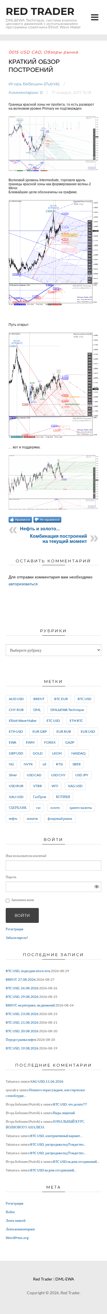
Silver (13, 775)
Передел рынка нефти (21, 1039)
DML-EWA (64, 1278)
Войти (22, 915)
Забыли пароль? (17, 937)
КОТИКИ (63, 797)
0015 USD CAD (25, 52)
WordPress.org (17, 1238)
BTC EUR (61, 699)
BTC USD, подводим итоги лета (28, 971)
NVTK (28, 764)
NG (11, 764)
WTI (55, 786)
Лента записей (15, 1220)
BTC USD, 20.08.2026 (22, 1031)
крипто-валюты (81, 807)
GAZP (69, 742)
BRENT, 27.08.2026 (21, 979)
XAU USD (16, 797)
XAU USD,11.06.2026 (46, 1081)
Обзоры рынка (61, 52)
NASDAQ (78, 753)
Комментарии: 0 (26, 92)
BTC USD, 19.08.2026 (22, 1048)
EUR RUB (63, 731)
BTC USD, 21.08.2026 (22, 1022)
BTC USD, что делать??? (70, 1104)
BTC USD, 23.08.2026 (22, 1014)
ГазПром (39, 797)
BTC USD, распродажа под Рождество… (58, 1144)
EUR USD (88, 731)
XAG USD (75, 786)
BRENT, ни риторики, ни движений (30, 1005)
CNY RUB (16, 710)
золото (55, 807)
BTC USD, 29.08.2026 (22, 996)
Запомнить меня (22, 900)
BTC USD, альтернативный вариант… (56, 1136)
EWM (30, 742)
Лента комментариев (20, 1229)
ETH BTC (76, 720)
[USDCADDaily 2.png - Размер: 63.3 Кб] (53, 509)
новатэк (32, 818)
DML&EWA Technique (67, 710)
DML (37, 710)
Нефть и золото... (40, 528)
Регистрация (14, 929)
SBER (76, 764)
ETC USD (53, 720)
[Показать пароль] (96, 887)
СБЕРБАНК (18, 807)
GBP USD (16, 753)
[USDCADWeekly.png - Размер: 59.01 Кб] (53, 305)
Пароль (11, 877)
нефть (13, 818)
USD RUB (16, 786)
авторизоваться (23, 584)
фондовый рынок (60, 818)
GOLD (38, 753)
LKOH (57, 753)
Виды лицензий (64, 1113)
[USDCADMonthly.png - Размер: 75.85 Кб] (53, 170)
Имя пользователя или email (26, 856)
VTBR (37, 786)
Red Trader (40, 11)
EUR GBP (40, 731)
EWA (12, 742)
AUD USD (16, 699)
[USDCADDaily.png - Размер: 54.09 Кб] (53, 438)
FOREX (50, 742)
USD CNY (58, 775)
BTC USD (84, 699)
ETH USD (16, 731)
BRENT (39, 699)
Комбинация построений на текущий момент (58, 539)
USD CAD (34, 775)
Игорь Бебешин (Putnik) (34, 83)
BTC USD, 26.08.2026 (22, 988)
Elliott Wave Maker (23, 720)
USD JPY (81, 775)
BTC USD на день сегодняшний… (76, 1161)
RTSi (59, 764)
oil (44, 764)
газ (38, 807)
